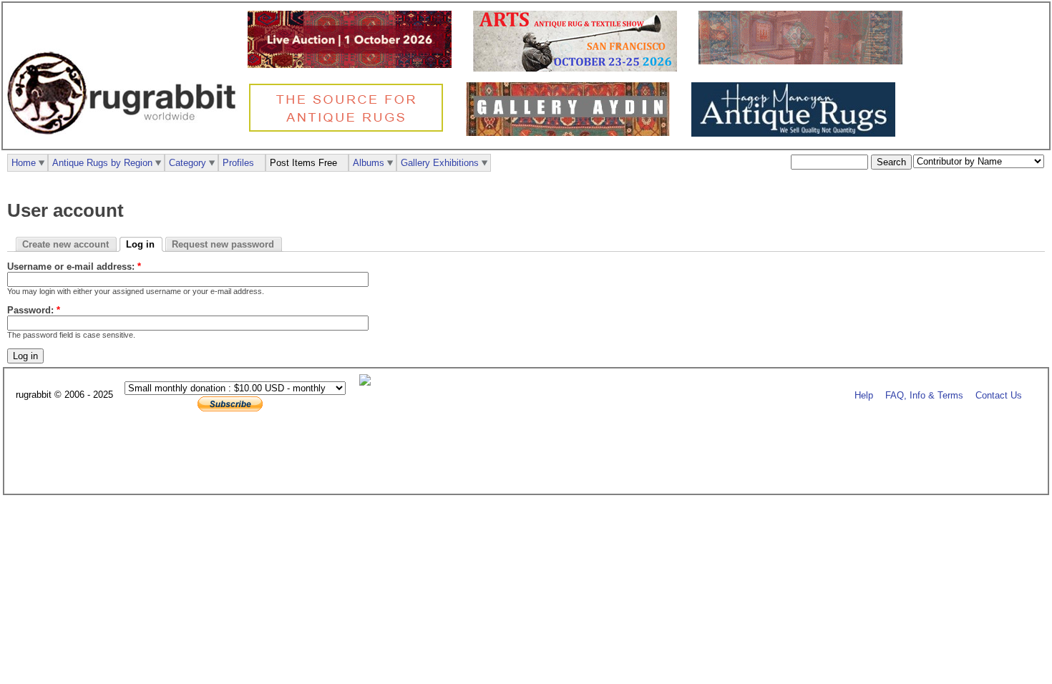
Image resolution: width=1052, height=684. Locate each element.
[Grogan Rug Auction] (353, 64)
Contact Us (998, 395)
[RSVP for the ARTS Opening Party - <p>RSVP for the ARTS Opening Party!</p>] (368, 382)
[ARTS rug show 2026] (578, 68)
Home (23, 162)
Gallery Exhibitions (440, 162)
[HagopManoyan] (796, 133)
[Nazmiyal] (350, 129)
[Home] (125, 142)
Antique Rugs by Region (102, 162)
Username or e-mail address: (74, 266)
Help (863, 395)
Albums (368, 162)
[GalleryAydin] (804, 61)
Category (187, 162)
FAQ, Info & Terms (924, 395)
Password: (33, 310)
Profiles (238, 162)
